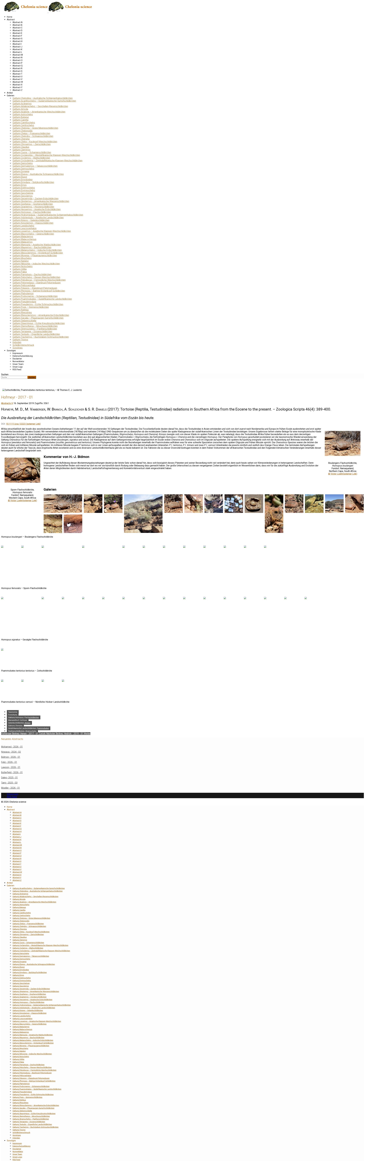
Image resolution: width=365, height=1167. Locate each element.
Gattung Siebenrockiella (24, 320)
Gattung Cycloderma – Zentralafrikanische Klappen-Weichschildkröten (47, 160)
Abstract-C (17, 28)
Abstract (11, 19)
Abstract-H (17, 41)
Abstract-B (17, 25)
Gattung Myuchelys (22, 258)
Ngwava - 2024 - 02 (11, 751)
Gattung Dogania (21, 171)
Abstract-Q (18, 66)
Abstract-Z (17, 90)
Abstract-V (17, 79)
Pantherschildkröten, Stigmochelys (22, 731)
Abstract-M (18, 55)
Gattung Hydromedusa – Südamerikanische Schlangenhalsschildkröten (48, 214)
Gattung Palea (20, 271)
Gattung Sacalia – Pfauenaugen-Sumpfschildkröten (38, 318)
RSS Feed (17, 369)
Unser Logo (18, 367)
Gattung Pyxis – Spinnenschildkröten (31, 307)
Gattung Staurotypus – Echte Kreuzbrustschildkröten (39, 323)
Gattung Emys (20, 185)
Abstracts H (7, 403)
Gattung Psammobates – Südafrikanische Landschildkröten (42, 299)
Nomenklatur (18, 361)
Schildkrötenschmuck (23, 345)
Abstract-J (17, 47)
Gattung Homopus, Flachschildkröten (23, 717)
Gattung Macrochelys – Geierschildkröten (33, 233)
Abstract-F (17, 36)
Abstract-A (18, 22)
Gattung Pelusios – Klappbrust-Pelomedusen (35, 288)
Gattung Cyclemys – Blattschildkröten (31, 157)
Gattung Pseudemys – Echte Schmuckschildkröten (38, 304)
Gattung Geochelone (23, 193)
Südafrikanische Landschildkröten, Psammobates (28, 728)
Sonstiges (18, 347)
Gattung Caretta (20, 120)
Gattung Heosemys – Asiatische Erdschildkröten (37, 209)
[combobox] (14, 377)
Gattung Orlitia (20, 269)
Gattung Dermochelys (23, 168)
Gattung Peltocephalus (24, 285)
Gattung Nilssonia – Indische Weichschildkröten (36, 263)
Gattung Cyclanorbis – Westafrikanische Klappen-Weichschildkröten (46, 155)
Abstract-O (18, 60)
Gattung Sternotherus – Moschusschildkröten (35, 326)
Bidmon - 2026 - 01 (10, 757)
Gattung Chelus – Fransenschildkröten (31, 133)
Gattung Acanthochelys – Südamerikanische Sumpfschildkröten (44, 101)
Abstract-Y (17, 87)
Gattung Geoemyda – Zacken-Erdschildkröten (35, 198)
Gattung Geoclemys (23, 195)
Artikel (10, 93)
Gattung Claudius (21, 147)
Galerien (10, 95)
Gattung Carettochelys (24, 122)
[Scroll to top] (2, 1164)
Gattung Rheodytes (22, 312)
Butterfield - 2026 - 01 (12, 772)
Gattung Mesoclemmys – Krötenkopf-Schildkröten (38, 252)
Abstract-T (17, 74)
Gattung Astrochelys (23, 114)
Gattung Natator (21, 261)
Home (9, 17)
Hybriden (17, 342)
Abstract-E (17, 33)
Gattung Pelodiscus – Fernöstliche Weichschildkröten (39, 280)
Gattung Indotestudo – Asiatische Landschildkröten (38, 217)
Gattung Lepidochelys (23, 225)
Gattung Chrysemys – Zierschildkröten (32, 144)
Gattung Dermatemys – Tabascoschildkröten (35, 166)
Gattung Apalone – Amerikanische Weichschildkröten (39, 111)
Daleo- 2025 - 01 (9, 777)
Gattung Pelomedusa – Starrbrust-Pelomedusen (37, 282)
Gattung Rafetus (21, 309)
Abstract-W (18, 82)
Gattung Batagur (21, 117)
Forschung (12, 715)
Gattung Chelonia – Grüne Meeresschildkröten (35, 128)
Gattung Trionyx (20, 339)
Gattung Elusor (20, 176)
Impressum (18, 353)
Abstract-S (17, 71)
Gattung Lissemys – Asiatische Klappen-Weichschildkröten (42, 231)
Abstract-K (17, 49)
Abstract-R (17, 68)
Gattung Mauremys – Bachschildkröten (32, 247)
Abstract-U (17, 76)
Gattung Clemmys (21, 149)
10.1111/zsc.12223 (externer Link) (23, 424)
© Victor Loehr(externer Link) (342, 473)
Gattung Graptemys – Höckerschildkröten (33, 206)
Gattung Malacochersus (24, 239)
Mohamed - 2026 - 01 (12, 746)
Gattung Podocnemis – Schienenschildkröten (35, 296)
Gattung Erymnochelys (24, 190)
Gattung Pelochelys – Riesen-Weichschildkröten (36, 277)
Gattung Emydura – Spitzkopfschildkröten (33, 182)
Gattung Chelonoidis (23, 130)
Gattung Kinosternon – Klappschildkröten (33, 223)
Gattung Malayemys (23, 242)
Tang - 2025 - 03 (9, 782)
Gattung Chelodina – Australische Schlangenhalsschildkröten (43, 98)
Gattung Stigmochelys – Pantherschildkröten (35, 328)
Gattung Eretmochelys (24, 187)
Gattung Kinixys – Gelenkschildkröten (31, 220)
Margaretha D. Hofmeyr (17, 720)
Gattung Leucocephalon (24, 228)
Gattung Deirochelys (23, 163)
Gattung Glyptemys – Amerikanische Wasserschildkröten (41, 201)
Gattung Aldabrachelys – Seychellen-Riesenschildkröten (40, 106)
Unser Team (18, 364)
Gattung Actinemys (22, 103)
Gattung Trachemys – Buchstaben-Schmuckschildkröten (41, 337)
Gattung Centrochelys (23, 125)
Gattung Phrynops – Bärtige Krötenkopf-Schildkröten (39, 290)
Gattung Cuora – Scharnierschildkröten (32, 152)
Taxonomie (12, 712)
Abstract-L (17, 52)
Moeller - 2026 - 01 (10, 787)
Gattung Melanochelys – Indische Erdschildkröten (37, 250)
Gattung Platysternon (23, 293)
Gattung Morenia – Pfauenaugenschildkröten (35, 255)
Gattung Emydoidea (22, 179)
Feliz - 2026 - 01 (9, 762)
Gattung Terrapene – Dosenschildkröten (32, 331)
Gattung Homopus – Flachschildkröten (32, 212)
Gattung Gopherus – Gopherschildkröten (33, 204)
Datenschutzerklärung (23, 356)
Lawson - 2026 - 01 (10, 767)
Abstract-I (17, 44)
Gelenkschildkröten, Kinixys (19, 723)
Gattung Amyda (20, 109)
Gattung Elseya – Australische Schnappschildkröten (38, 174)
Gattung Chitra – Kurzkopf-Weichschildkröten (35, 141)
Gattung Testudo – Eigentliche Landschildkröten (36, 334)
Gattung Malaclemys (23, 236)
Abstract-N (17, 57)
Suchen (4, 374)
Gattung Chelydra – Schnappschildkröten (33, 136)
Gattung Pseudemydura (24, 301)
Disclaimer (17, 359)
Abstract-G (17, 38)
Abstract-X (17, 85)
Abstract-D (17, 30)
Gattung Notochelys (23, 266)
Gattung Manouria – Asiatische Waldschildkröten (37, 244)
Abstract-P (17, 63)
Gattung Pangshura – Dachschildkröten (32, 274)
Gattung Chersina (21, 139)
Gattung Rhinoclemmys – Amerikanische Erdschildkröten (41, 315)
